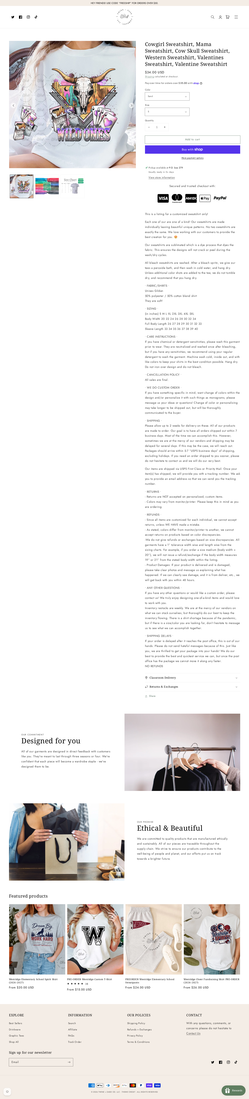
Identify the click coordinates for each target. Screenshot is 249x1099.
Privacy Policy (135, 1036)
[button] (213, 17)
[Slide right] (131, 105)
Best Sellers (15, 1023)
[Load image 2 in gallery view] (47, 186)
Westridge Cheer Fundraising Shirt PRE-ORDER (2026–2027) (211, 981)
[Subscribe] (69, 1062)
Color (148, 89)
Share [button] (152, 696)
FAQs (71, 1036)
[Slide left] (13, 105)
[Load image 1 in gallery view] (22, 186)
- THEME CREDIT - (129, 1092)
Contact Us (193, 1033)
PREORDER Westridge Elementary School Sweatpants (149, 981)
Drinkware (15, 1029)
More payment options (193, 157)
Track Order (75, 1042)
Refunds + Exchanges (139, 1029)
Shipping (149, 76)
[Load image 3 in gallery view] (72, 186)
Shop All (14, 1042)
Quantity (149, 120)
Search (72, 1023)
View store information (162, 177)
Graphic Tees (16, 1036)
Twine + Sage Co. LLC (109, 1092)
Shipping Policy (136, 1023)
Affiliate (72, 1029)
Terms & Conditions (138, 1042)
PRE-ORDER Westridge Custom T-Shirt (89, 979)
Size (147, 105)
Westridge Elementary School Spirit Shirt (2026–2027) (33, 981)
